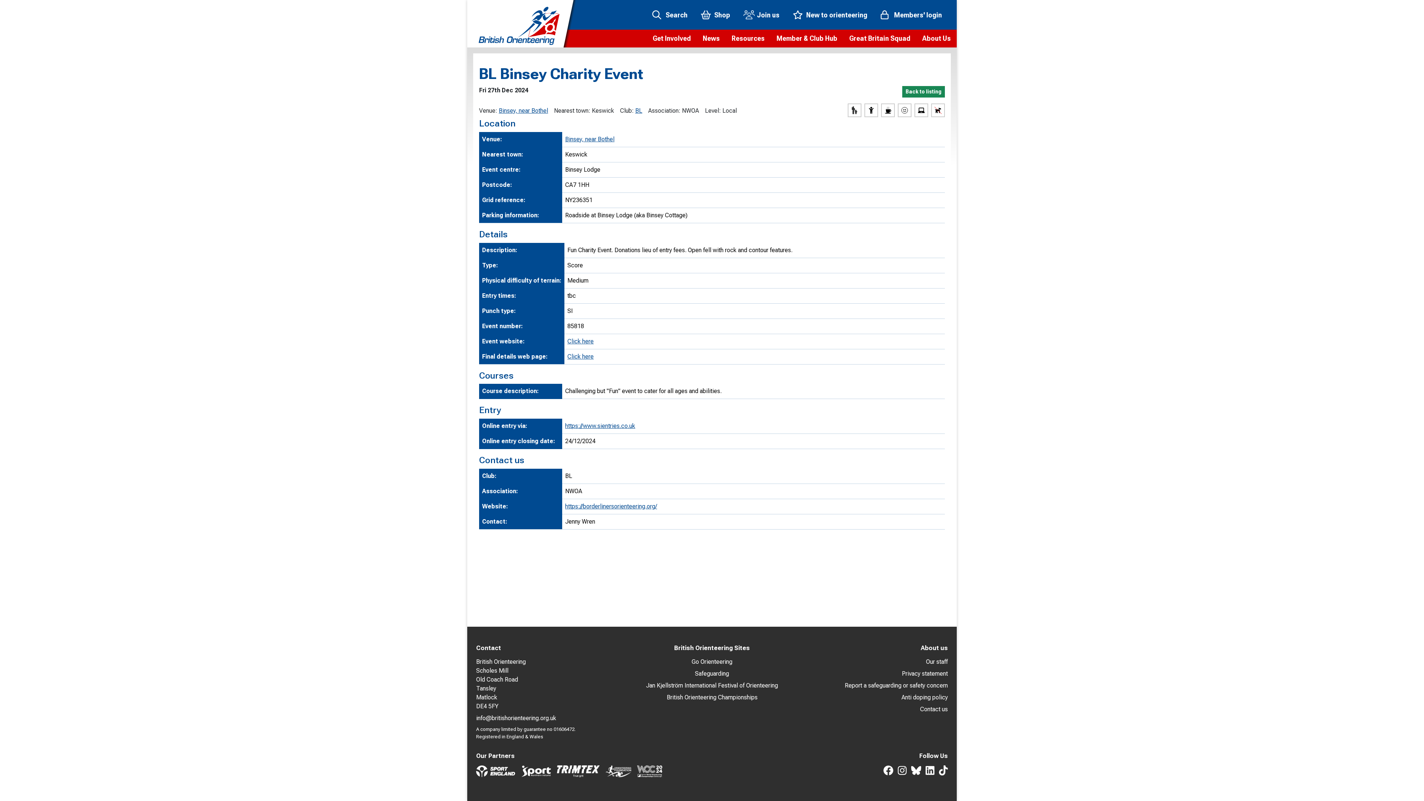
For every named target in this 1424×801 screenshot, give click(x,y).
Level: (713, 110)
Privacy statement (925, 673)
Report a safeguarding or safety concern (896, 685)
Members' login (918, 15)
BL (638, 110)
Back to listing (924, 92)
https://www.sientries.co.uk (600, 425)
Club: (627, 110)
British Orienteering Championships (712, 697)
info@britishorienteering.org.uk (516, 718)
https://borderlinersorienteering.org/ (611, 506)
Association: (664, 110)
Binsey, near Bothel (523, 110)
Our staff (937, 661)
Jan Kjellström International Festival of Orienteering (712, 685)
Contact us (934, 709)
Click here (580, 341)
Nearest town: (572, 110)
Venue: (488, 110)
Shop (722, 15)
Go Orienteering (712, 661)
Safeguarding (712, 673)
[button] (672, 38)
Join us (768, 15)
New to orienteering (836, 15)
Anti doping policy (924, 697)
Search (677, 15)
